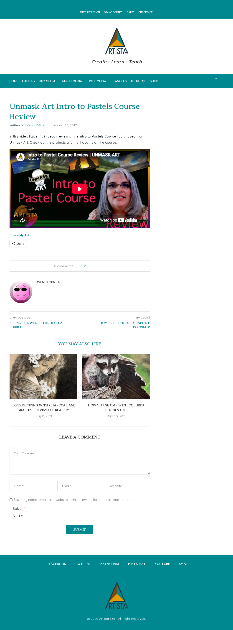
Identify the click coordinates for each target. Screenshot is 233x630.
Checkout (145, 12)
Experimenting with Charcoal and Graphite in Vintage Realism (44, 408)
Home (14, 81)
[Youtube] (203, 81)
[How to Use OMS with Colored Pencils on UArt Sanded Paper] (116, 376)
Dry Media (47, 81)
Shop (154, 81)
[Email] (208, 81)
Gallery (28, 81)
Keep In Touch (90, 12)
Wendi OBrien (35, 125)
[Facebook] (184, 81)
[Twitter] (188, 81)
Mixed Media (72, 81)
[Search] (221, 81)
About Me (138, 81)
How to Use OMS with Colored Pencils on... (116, 408)
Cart (130, 12)
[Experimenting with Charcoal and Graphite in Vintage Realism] (43, 376)
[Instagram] (193, 81)
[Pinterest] (198, 81)
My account (113, 12)
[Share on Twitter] (97, 266)
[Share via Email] (106, 266)
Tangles (120, 81)
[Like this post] (87, 266)
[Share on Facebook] (93, 266)
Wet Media (97, 81)
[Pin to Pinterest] (101, 266)
